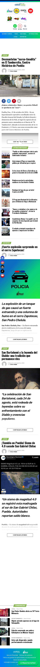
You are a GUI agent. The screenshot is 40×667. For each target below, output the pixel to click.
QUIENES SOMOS (7, 34)
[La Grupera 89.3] (16, 11)
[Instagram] (2, 262)
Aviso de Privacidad (12, 655)
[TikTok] (2, 271)
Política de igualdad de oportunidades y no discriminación (19, 657)
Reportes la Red (28, 663)
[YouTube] (2, 276)
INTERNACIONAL (33, 34)
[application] (20, 143)
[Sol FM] (9, 19)
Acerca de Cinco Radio (19, 660)
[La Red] (9, 11)
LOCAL (16, 36)
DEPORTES (23, 36)
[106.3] (23, 19)
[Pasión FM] (23, 11)
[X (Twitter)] (2, 267)
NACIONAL (23, 34)
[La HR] (30, 11)
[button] (20, 143)
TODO (16, 34)
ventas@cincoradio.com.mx (12, 662)
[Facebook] (2, 258)
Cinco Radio (13, 71)
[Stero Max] (16, 19)
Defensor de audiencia (25, 655)
